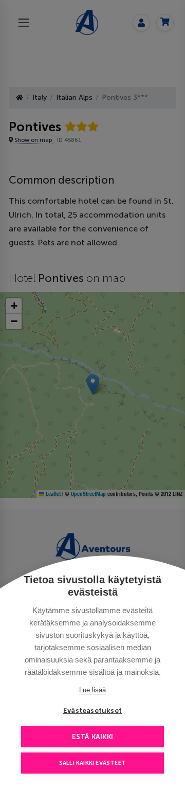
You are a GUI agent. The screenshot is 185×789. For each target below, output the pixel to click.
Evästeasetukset (92, 710)
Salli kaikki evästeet (92, 763)
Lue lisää (92, 690)
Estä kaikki (92, 736)
